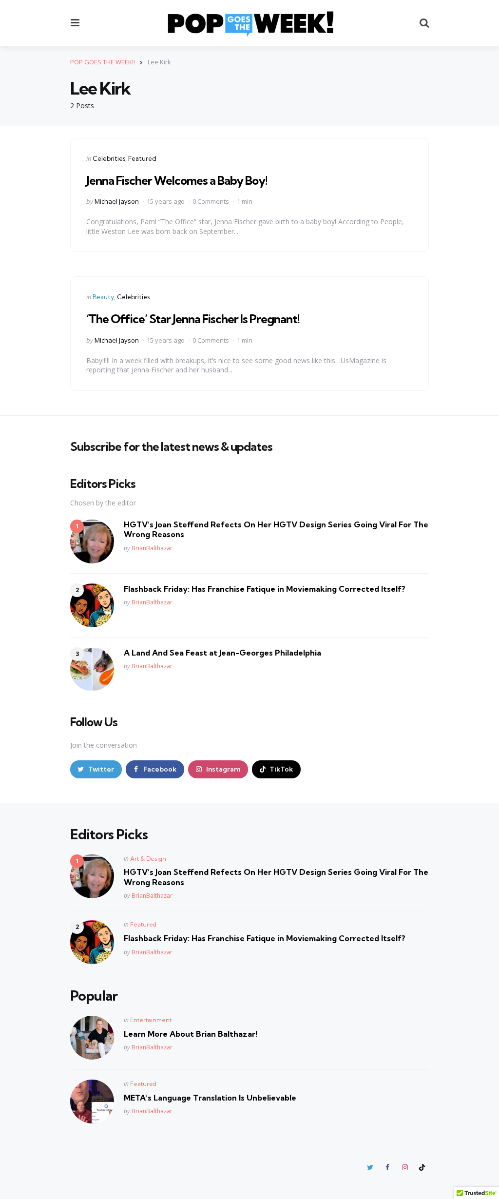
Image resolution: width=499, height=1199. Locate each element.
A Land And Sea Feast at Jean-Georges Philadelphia (222, 653)
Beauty (103, 297)
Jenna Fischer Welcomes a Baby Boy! (177, 180)
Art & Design (148, 858)
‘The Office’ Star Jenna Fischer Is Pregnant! (193, 318)
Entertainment (151, 1020)
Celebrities (109, 158)
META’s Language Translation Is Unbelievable (210, 1097)
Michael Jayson (117, 201)
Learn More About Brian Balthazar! (190, 1034)
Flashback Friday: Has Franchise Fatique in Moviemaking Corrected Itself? (264, 589)
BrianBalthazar (152, 548)
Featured (142, 158)
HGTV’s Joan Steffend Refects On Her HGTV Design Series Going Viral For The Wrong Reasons (276, 530)
